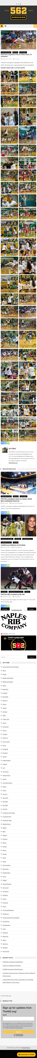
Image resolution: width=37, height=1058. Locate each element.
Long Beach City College (15, 592)
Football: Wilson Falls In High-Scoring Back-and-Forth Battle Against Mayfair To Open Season (18, 981)
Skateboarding (6, 873)
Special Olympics (7, 884)
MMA (4, 831)
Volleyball (23, 52)
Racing (4, 850)
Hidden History (6, 775)
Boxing (4, 704)
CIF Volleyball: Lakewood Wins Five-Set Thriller (32, 609)
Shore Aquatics (6, 865)
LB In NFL (5, 809)
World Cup (5, 944)
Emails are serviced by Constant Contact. (14, 1027)
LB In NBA (5, 805)
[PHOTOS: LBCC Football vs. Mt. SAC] (18, 578)
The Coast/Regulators (8, 910)
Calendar (5, 712)
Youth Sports (6, 951)
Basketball (5, 697)
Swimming (5, 903)
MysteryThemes (26, 1048)
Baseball (5, 693)
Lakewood (5, 798)
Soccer (16, 542)
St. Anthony (6, 891)
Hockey (5, 779)
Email (4, 1015)
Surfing (4, 899)
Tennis (4, 906)
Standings (5, 895)
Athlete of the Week (7, 539)
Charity (4, 723)
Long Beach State (6, 496)
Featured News (7, 760)
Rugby (4, 858)
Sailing (4, 861)
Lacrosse (5, 794)
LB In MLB (5, 802)
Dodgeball (5, 749)
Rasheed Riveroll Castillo (17, 503)
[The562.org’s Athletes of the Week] (18, 525)
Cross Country (6, 742)
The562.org (6, 914)
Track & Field (6, 921)
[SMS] (8, 443)
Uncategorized (6, 925)
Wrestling (5, 948)
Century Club (6, 719)
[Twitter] (5, 443)
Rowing (5, 854)
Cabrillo (4, 708)
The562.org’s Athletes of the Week (13, 545)
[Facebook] (2, 443)
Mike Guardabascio (17, 547)
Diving (4, 745)
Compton (5, 734)
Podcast (5, 846)
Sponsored (6, 888)
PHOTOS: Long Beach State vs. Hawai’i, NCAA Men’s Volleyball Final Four (16, 500)
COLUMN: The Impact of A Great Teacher (13, 969)
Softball (5, 880)
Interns (4, 787)
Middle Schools (7, 824)
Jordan (4, 790)
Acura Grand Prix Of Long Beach (11, 667)
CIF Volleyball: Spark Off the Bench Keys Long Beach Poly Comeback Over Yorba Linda (6, 609)
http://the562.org (13, 463)
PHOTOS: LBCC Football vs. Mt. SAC (13, 594)
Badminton (5, 689)
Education (5, 753)
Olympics (5, 839)
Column (4, 730)
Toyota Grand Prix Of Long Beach (11, 918)
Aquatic (4, 674)
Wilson (4, 940)
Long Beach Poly (6, 52)
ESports (5, 757)
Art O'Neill (16, 59)
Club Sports (6, 727)
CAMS (4, 715)
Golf (4, 768)
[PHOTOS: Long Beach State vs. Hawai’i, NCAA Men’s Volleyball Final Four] (18, 483)
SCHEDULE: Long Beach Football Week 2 (13, 962)
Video (4, 929)
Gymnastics (6, 772)
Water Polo (5, 936)
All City (4, 670)
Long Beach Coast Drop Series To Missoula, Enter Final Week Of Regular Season (19, 974)
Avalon (4, 685)
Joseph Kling (17, 596)
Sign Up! (18, 1032)
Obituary (5, 835)
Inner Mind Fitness (7, 783)
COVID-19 (5, 738)
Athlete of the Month (8, 678)
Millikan (5, 828)
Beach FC (5, 700)
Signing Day (6, 869)
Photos (15, 52)
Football (17, 539)
